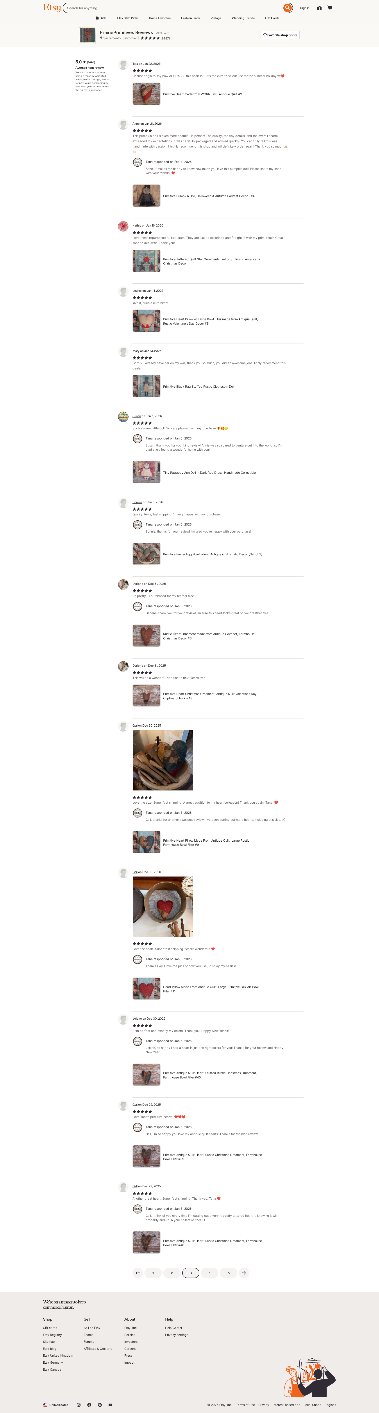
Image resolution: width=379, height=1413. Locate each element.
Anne (136, 123)
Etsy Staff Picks (127, 18)
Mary (135, 351)
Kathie (136, 225)
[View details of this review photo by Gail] (163, 760)
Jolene (137, 1018)
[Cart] (330, 8)
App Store (58, 1384)
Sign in (304, 8)
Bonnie (137, 502)
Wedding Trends (243, 18)
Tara (135, 63)
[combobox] (172, 8)
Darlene (137, 583)
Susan (136, 416)
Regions (330, 1405)
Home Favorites (160, 18)
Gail (135, 725)
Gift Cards (272, 18)
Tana (149, 162)
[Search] (287, 8)
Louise (137, 290)
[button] (56, 1404)
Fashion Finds (190, 18)
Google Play (91, 1384)
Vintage (216, 18)
